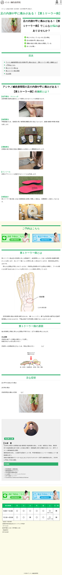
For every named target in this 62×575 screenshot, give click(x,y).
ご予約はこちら (10, 65)
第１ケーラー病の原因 (12, 71)
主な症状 (8, 73)
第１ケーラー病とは (12, 68)
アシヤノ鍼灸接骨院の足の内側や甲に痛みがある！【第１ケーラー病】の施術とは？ (32, 62)
